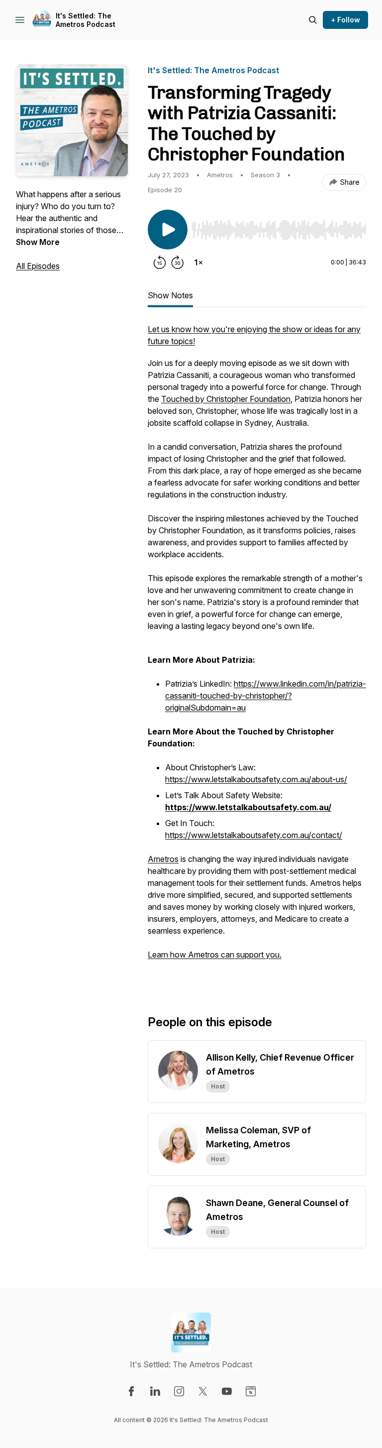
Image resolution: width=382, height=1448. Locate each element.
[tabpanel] (257, 652)
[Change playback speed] (198, 262)
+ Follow (345, 19)
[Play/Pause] (168, 229)
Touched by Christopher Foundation (225, 399)
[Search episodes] (313, 20)
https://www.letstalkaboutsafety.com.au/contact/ (253, 835)
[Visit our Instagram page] (179, 1391)
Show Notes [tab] (170, 295)
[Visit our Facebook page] (131, 1391)
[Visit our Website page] (251, 1391)
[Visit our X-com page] (203, 1391)
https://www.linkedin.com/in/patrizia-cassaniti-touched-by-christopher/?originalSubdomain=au (265, 696)
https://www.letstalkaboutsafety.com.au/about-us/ (256, 779)
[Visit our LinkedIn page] (155, 1391)
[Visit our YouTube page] (227, 1391)
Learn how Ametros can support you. (215, 955)
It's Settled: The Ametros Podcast (85, 20)
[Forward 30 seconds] (178, 262)
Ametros (163, 859)
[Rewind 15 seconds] (160, 262)
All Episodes (38, 266)
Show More (38, 242)
